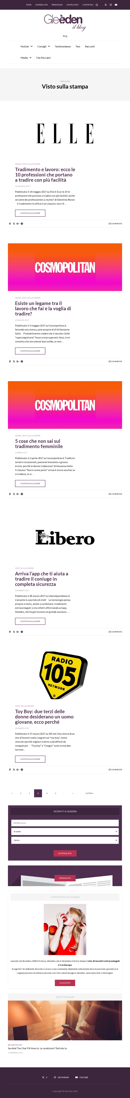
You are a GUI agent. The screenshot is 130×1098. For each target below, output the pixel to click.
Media (24, 57)
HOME (28, 5)
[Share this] (10, 223)
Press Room (57, 5)
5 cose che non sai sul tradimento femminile (39, 443)
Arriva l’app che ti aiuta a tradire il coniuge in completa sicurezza (41, 579)
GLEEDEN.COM (41, 5)
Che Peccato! (43, 57)
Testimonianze (63, 46)
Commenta (116, 223)
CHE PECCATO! (72, 5)
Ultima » (90, 793)
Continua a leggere (30, 213)
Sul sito (26, 1045)
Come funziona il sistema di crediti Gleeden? (32, 1048)
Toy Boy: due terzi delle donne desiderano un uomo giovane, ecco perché (44, 716)
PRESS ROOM (65, 878)
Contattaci (88, 5)
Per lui (19, 1045)
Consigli (41, 46)
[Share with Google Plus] (18, 223)
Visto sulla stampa (31, 164)
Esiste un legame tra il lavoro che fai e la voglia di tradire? (43, 308)
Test (77, 46)
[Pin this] (22, 223)
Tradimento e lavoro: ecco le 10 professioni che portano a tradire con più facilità (45, 174)
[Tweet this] (14, 223)
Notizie (25, 46)
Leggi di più (65, 983)
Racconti (90, 46)
